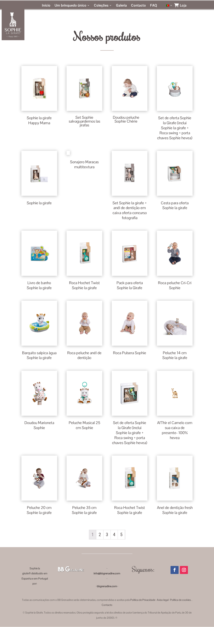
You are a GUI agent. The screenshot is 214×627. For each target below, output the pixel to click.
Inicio (46, 6)
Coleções (101, 6)
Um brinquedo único (70, 6)
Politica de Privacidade (142, 600)
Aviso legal (163, 600)
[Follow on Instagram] (184, 570)
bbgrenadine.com (106, 586)
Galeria (121, 6)
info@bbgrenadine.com (107, 573)
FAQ (153, 6)
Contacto (138, 6)
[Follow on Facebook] (175, 570)
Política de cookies (180, 600)
